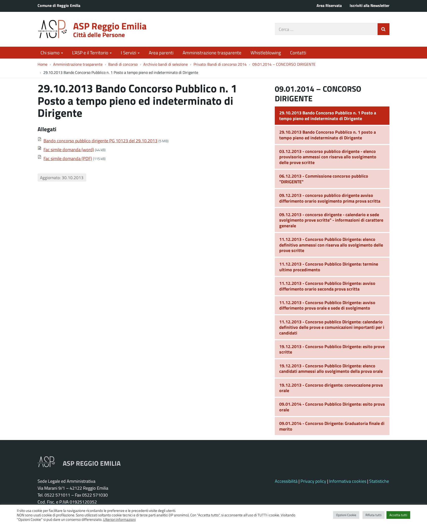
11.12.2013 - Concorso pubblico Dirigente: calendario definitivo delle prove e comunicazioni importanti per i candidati (331, 327)
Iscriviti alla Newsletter (369, 5)
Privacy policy (313, 481)
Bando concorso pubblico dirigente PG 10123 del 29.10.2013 (100, 141)
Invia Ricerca (383, 29)
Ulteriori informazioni (119, 519)
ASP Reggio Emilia (110, 26)
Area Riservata (329, 5)
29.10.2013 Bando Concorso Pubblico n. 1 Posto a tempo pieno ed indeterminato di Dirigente (327, 115)
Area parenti (161, 52)
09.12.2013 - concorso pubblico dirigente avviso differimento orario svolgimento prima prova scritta (329, 198)
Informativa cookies (347, 481)
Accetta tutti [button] (398, 515)
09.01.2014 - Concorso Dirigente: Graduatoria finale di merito (331, 426)
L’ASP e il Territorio (90, 52)
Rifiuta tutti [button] (373, 515)
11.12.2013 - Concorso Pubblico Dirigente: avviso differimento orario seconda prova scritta (327, 286)
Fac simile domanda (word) (68, 149)
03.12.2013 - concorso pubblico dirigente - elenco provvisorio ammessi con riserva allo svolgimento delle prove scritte (327, 157)
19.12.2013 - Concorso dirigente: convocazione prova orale (331, 388)
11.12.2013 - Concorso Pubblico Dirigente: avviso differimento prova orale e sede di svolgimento (327, 305)
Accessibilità (286, 481)
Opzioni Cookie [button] (346, 515)
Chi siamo (51, 52)
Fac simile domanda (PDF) (67, 158)
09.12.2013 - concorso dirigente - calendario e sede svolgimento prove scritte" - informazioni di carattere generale (331, 220)
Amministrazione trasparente (212, 52)
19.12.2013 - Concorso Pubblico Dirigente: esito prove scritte (332, 349)
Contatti (298, 52)
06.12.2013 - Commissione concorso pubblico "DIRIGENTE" (323, 179)
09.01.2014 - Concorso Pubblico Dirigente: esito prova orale (332, 407)
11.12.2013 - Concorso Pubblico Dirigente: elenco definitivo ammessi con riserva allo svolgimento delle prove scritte (331, 244)
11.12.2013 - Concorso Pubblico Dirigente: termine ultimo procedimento (328, 267)
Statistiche (379, 481)
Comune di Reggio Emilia (59, 5)
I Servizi (129, 52)
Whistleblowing (266, 52)
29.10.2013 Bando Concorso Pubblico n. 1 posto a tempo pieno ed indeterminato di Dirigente (327, 135)
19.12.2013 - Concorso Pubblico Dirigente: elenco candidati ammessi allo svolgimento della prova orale (331, 368)
